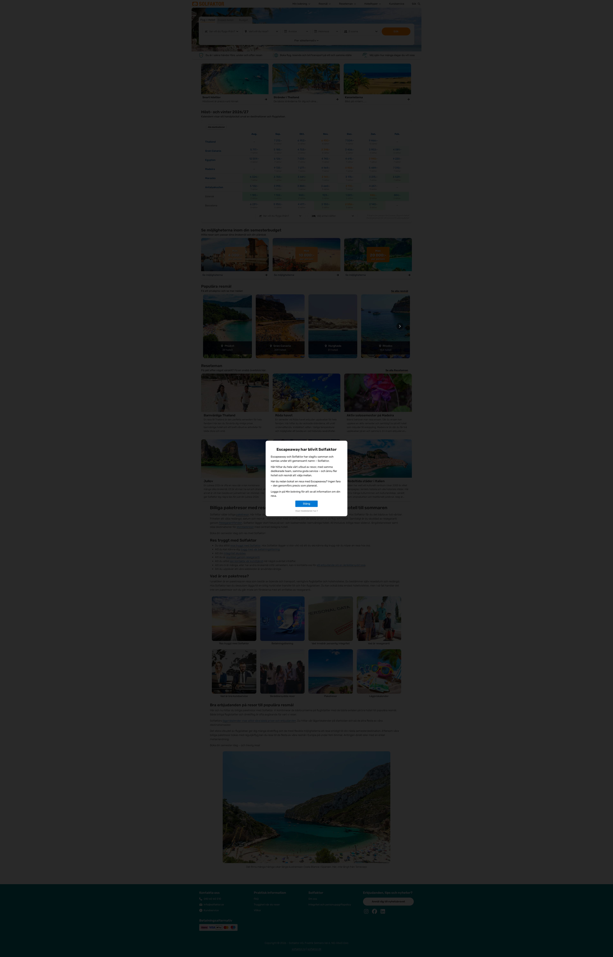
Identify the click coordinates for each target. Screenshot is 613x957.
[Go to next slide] (399, 326)
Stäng (306, 503)
